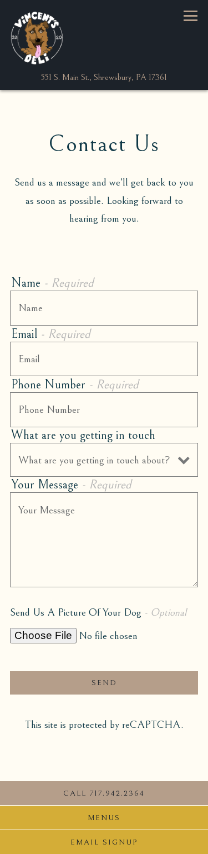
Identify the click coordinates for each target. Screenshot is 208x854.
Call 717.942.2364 (104, 793)
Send (104, 682)
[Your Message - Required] (104, 539)
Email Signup (104, 842)
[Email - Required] (104, 359)
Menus (104, 817)
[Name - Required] (104, 308)
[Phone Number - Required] (104, 409)
